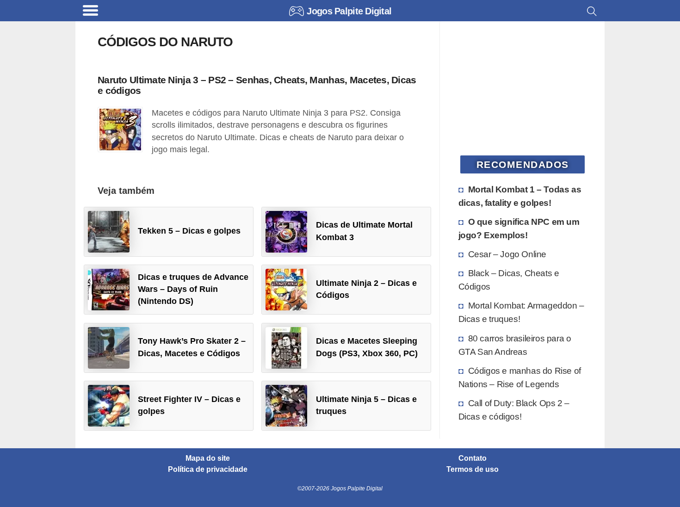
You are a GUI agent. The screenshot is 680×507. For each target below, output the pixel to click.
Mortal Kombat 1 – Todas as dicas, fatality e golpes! (519, 196)
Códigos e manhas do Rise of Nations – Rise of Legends (519, 377)
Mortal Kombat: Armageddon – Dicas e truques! (521, 312)
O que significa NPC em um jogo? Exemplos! (519, 228)
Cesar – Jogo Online (507, 254)
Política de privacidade (207, 469)
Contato (472, 458)
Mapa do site (207, 458)
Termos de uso (472, 469)
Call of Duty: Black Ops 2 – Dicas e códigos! (513, 409)
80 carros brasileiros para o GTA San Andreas (514, 345)
